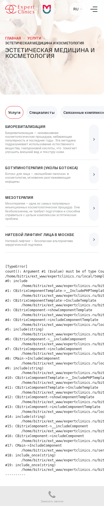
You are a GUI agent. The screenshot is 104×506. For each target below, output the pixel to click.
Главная (13, 38)
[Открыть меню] (94, 9)
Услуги (34, 38)
